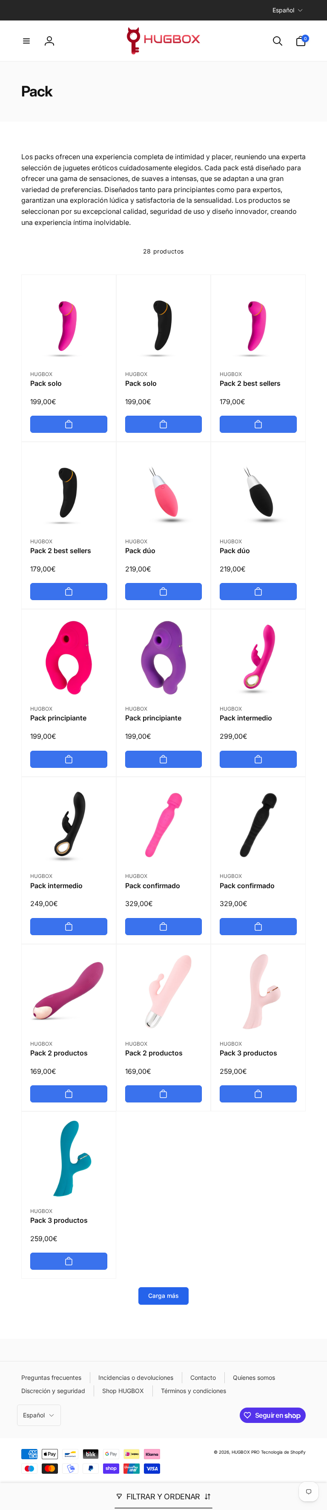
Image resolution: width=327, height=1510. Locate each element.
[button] (26, 41)
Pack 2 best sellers (250, 383)
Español (283, 10)
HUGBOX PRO (246, 1452)
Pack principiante (58, 718)
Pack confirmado (152, 885)
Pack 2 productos (59, 1053)
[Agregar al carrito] (68, 424)
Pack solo (46, 383)
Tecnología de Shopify (283, 1452)
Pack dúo (140, 550)
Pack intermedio (246, 718)
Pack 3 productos (248, 1053)
